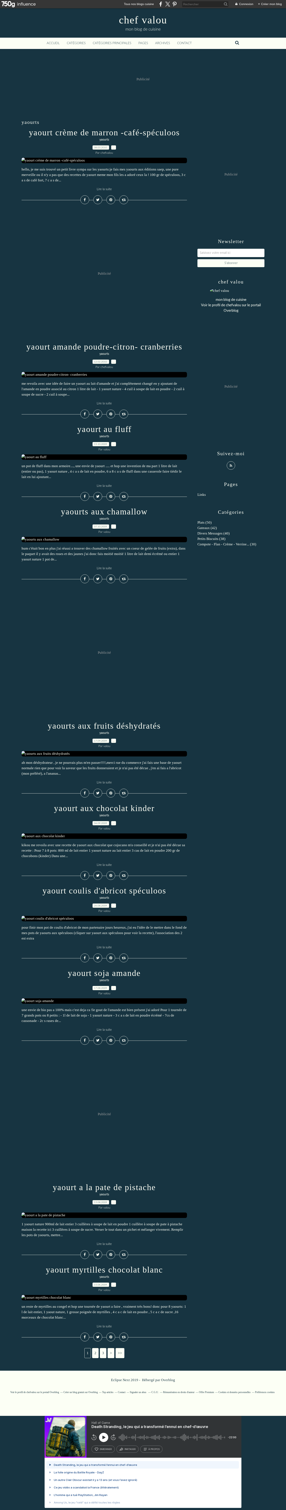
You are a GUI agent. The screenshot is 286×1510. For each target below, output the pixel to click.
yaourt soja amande (104, 973)
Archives (162, 43)
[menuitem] (53, 43)
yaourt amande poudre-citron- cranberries (104, 346)
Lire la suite (104, 189)
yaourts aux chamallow (104, 511)
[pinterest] (174, 4)
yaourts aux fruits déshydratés (104, 726)
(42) (207, 528)
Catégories (76, 43)
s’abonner (106, 1449)
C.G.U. (155, 1392)
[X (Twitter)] (167, 4)
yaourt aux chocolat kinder (104, 808)
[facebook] (160, 4)
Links (201, 495)
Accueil (53, 43)
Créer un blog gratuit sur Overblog (80, 1392)
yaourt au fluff (104, 429)
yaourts (104, 139)
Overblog (168, 1380)
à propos (154, 1449)
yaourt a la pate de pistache (104, 1187)
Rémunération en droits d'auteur (179, 1392)
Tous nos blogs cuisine (139, 4)
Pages (143, 43)
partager (130, 1449)
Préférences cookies (265, 1392)
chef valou (143, 20)
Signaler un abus (138, 1392)
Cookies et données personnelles (234, 1392)
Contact (184, 43)
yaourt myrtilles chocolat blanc (104, 1269)
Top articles (107, 1392)
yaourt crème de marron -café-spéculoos (104, 132)
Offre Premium (206, 1392)
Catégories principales (112, 43)
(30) (226, 544)
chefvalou (233, 305)
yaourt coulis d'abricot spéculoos (104, 890)
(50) (204, 522)
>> (120, 1353)
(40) (213, 533)
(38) (211, 539)
